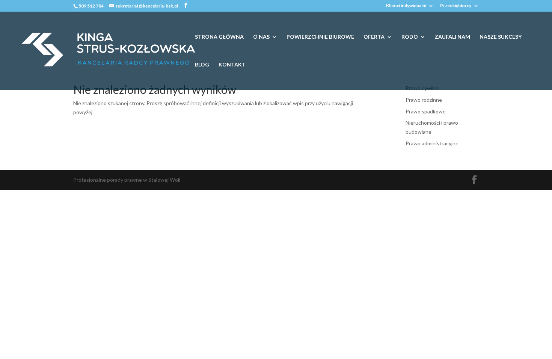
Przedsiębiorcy (455, 5)
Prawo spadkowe (426, 111)
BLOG (202, 65)
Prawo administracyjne (432, 143)
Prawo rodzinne (424, 100)
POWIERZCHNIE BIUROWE (320, 37)
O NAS (261, 37)
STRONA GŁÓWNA (219, 37)
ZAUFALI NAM (452, 37)
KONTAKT (232, 65)
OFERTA (374, 37)
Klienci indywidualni (406, 5)
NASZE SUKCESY (501, 37)
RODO (409, 37)
